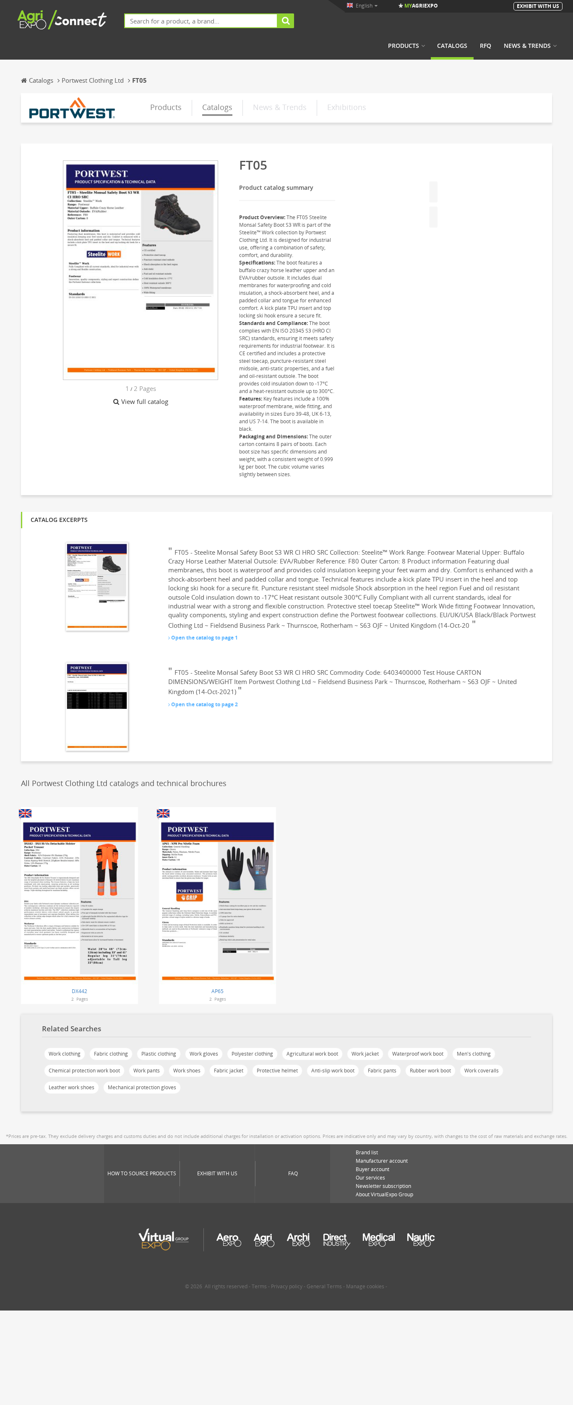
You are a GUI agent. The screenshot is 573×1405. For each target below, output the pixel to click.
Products (403, 46)
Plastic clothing (158, 1053)
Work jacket (365, 1053)
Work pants (146, 1070)
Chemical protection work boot (84, 1070)
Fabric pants (382, 1070)
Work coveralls (481, 1070)
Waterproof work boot (417, 1053)
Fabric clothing (111, 1053)
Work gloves (204, 1053)
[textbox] (201, 20)
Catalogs (452, 46)
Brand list (367, 1152)
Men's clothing (474, 1053)
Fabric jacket (228, 1070)
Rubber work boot (430, 1070)
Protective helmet (277, 1070)
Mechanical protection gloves (142, 1087)
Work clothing (65, 1053)
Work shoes (187, 1070)
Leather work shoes (71, 1087)
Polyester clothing (252, 1053)
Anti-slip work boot (332, 1070)
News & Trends (527, 46)
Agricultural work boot (312, 1053)
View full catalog (144, 401)
